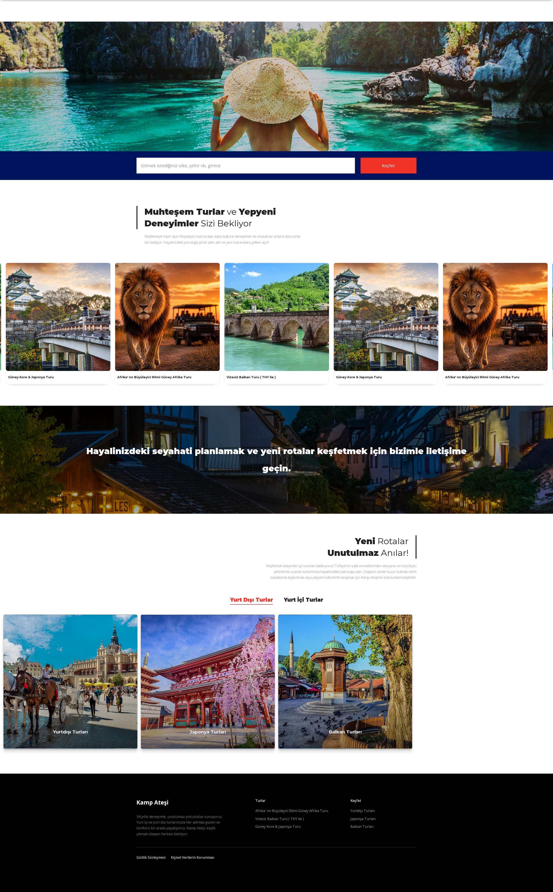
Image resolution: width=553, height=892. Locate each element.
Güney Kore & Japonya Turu (278, 826)
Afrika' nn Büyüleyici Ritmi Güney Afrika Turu (291, 810)
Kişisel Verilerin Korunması (192, 857)
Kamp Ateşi (152, 802)
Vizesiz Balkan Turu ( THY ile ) (279, 818)
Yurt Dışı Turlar (251, 600)
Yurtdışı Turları (362, 810)
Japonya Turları (363, 818)
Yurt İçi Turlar (303, 600)
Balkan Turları (362, 826)
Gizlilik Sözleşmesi (151, 857)
